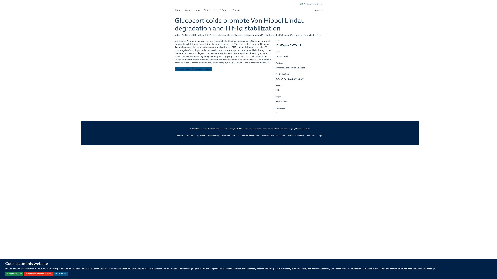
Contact (236, 10)
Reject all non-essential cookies (38, 274)
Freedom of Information (248, 136)
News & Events (221, 10)
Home (178, 10)
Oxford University (296, 136)
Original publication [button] (202, 69)
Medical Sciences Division (273, 136)
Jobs (197, 10)
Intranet (311, 136)
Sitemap (179, 136)
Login (320, 136)
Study (207, 10)
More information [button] (183, 69)
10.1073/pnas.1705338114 (288, 45)
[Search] (322, 10)
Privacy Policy (228, 136)
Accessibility (213, 136)
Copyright (200, 136)
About (188, 10)
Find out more (61, 274)
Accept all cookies (14, 274)
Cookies (189, 136)
